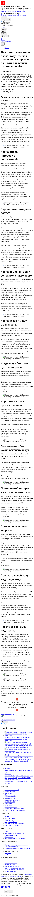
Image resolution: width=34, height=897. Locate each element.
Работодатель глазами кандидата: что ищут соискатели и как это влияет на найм (18, 746)
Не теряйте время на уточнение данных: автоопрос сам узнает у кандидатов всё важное (18, 738)
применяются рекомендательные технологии (16, 875)
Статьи (7, 48)
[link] (4, 34)
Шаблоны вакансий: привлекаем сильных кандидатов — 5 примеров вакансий (18, 760)
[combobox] (9, 891)
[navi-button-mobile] (3, 44)
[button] (3, 38)
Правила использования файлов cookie (13, 15)
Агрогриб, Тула (28, 776)
